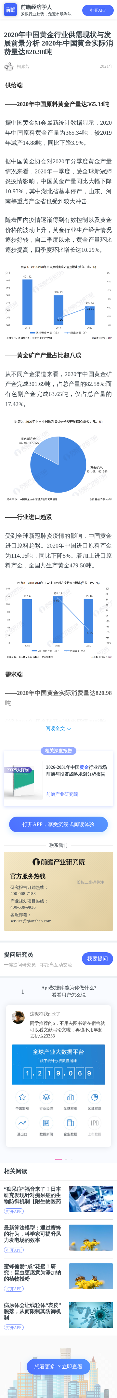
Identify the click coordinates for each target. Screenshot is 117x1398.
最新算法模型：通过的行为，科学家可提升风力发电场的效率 (32, 1234)
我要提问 (97, 958)
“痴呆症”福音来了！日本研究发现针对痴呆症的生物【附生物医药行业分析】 (32, 1195)
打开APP (98, 10)
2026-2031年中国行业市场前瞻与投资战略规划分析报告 (76, 771)
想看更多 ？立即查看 (58, 1366)
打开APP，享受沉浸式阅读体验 (58, 824)
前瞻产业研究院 (62, 794)
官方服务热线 (28, 876)
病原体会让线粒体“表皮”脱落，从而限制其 (32, 1311)
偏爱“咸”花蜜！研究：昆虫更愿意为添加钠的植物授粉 (32, 1273)
